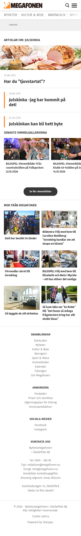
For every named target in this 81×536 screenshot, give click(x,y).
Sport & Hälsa (40, 358)
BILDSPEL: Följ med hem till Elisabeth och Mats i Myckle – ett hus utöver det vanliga (59, 275)
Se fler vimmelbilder (40, 191)
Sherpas (48, 522)
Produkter (40, 393)
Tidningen (40, 371)
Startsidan (40, 340)
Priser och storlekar (40, 398)
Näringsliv (56, 15)
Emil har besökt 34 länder (21, 238)
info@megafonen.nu (45, 469)
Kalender (40, 366)
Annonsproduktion (40, 406)
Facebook (40, 425)
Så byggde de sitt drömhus (21, 313)
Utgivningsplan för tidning (40, 402)
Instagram (40, 429)
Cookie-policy (40, 516)
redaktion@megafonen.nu (44, 465)
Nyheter (10, 15)
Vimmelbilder (40, 362)
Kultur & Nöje (32, 15)
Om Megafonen (40, 375)
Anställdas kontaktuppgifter (40, 473)
